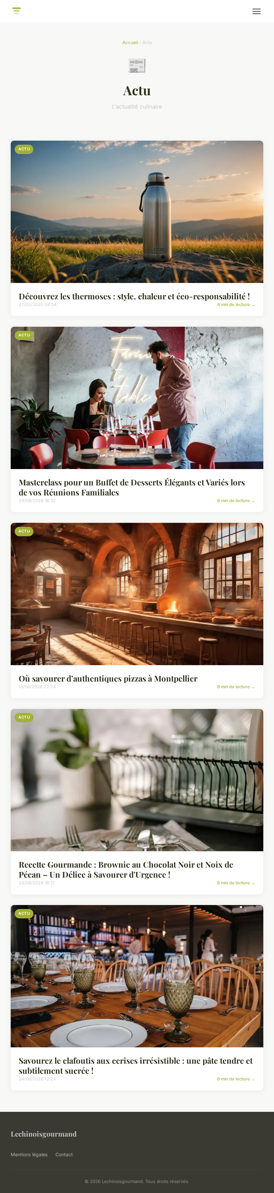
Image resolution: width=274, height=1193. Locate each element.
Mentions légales (29, 1154)
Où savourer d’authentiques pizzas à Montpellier (108, 678)
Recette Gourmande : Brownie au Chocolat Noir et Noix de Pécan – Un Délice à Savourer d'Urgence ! (126, 869)
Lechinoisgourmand (44, 1133)
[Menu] (256, 11)
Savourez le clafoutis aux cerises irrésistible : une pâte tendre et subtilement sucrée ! (136, 1065)
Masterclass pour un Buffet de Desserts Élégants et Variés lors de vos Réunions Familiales (132, 487)
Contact (64, 1154)
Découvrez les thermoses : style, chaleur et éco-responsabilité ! (134, 296)
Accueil (130, 42)
